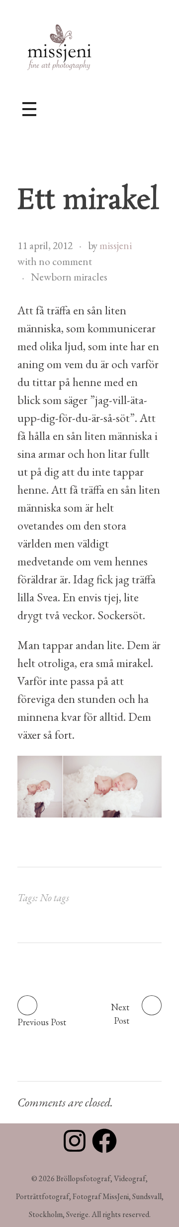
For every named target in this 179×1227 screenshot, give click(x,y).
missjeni (115, 245)
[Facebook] (104, 1140)
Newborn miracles (69, 276)
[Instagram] (74, 1140)
